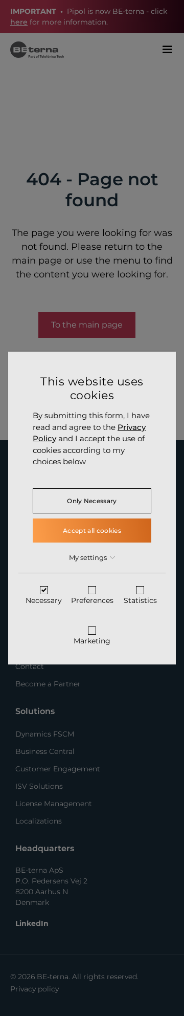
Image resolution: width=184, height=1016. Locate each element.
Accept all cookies (92, 530)
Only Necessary (92, 501)
